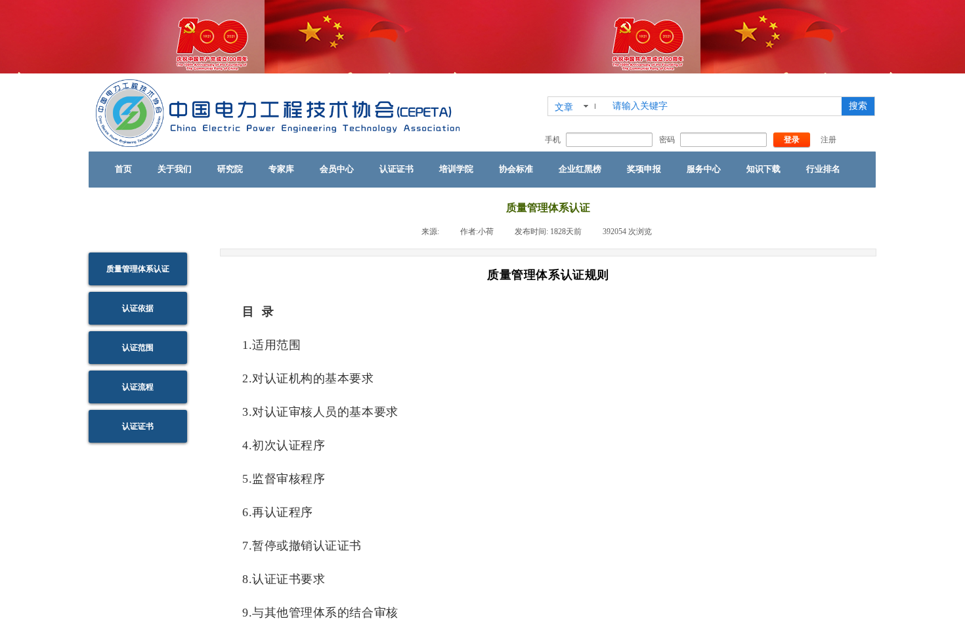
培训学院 (456, 169)
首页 (123, 169)
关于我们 (175, 169)
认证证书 (396, 169)
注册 (828, 139)
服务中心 (704, 169)
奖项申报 (644, 169)
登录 (792, 139)
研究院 (230, 169)
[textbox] (722, 106)
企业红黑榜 (580, 169)
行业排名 (823, 169)
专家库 (281, 169)
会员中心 (337, 169)
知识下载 (763, 169)
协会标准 (516, 169)
